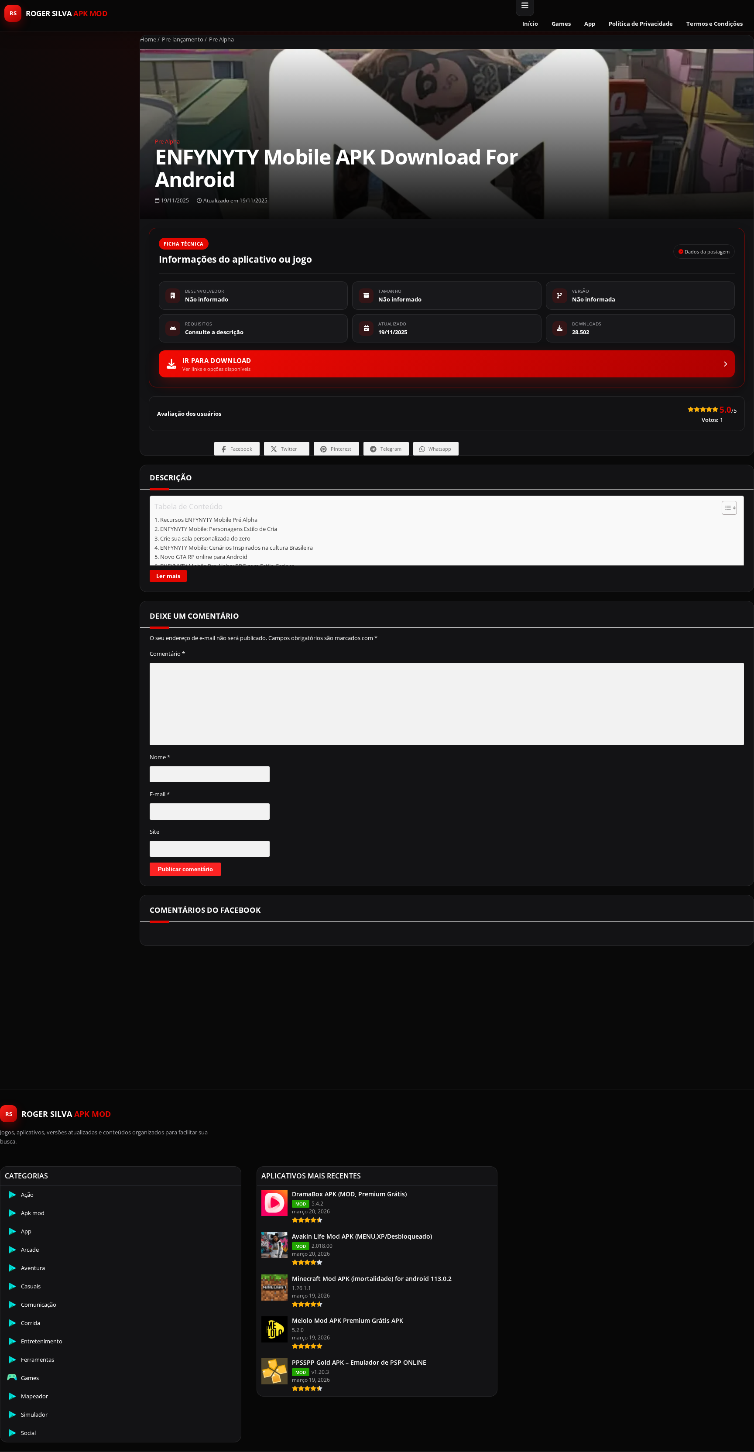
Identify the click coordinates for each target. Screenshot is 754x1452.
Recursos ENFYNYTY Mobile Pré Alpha (208, 520)
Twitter (289, 448)
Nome (160, 757)
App (589, 23)
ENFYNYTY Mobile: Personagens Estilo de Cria (218, 529)
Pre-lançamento (182, 39)
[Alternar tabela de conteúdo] (725, 507)
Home (148, 39)
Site (154, 832)
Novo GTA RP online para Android (203, 557)
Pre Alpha (221, 39)
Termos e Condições (714, 23)
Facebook (241, 448)
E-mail (160, 794)
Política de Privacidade (641, 23)
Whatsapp (439, 448)
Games (561, 23)
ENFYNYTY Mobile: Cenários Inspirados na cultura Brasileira (236, 547)
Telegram (390, 448)
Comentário (167, 654)
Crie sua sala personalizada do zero (205, 538)
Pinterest (341, 448)
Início (530, 23)
